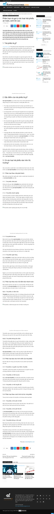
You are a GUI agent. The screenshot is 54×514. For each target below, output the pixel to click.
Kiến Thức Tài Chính (35, 7)
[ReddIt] (27, 26)
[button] (49, 7)
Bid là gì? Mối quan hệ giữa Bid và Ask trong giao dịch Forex (10, 457)
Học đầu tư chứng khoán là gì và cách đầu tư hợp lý (7, 477)
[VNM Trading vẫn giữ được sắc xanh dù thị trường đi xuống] (39, 73)
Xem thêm (43, 44)
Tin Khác (15, 10)
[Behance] (37, 496)
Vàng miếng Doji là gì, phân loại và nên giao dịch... (47, 39)
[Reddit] (46, 499)
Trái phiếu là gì (6, 46)
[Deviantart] (43, 496)
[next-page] (5, 481)
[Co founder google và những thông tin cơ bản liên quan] (39, 33)
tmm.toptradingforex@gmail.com (22, 506)
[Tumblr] (37, 502)
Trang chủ (4, 13)
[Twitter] (15, 26)
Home (4, 7)
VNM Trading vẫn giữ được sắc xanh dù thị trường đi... (47, 73)
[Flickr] (49, 496)
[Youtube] (43, 502)
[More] (30, 26)
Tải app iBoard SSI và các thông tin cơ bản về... (46, 79)
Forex (22, 7)
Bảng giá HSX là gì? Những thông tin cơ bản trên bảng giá (18, 477)
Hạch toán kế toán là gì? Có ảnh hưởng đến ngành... (47, 27)
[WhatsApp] (21, 26)
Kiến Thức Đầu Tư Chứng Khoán (13, 15)
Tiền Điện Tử (27, 7)
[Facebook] (12, 26)
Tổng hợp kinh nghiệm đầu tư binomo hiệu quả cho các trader (28, 457)
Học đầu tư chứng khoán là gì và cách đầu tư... (47, 54)
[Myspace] (40, 499)
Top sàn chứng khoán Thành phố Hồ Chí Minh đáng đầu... (47, 20)
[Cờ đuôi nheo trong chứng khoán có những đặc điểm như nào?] (30, 470)
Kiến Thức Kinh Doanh (7, 10)
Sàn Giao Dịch (9, 7)
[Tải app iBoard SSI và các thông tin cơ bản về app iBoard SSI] (39, 80)
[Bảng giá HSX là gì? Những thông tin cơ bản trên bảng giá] (18, 470)
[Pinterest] (18, 26)
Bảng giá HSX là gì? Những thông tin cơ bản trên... (46, 60)
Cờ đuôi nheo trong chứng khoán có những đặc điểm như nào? (29, 477)
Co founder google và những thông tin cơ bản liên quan (47, 33)
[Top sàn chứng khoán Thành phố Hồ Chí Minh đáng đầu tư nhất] (39, 22)
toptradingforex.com (30, 441)
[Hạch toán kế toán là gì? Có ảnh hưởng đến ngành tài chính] (39, 27)
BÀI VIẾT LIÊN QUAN (7, 462)
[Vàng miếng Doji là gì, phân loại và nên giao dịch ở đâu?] (39, 40)
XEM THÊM (15, 462)
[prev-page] (3, 481)
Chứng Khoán (16, 7)
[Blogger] (40, 496)
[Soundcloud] (49, 499)
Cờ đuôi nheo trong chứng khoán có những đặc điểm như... (47, 67)
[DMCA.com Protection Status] (22, 510)
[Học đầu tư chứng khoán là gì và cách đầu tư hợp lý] (7, 470)
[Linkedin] (24, 26)
